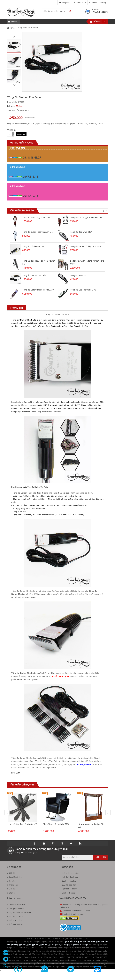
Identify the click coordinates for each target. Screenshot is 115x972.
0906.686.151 (88, 911)
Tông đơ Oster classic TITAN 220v (38, 289)
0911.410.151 (31, 196)
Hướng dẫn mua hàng (70, 873)
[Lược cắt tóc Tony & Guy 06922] (22, 807)
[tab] (16, 308)
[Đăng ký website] (70, 927)
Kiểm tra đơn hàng (99, 2)
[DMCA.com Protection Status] (69, 918)
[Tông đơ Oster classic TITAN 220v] (15, 293)
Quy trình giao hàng (69, 881)
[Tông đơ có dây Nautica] (15, 249)
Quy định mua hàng (16, 916)
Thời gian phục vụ (16, 924)
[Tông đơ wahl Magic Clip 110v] (15, 220)
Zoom (78, 88)
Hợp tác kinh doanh (69, 889)
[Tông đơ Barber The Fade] (14, 45)
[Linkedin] (80, 843)
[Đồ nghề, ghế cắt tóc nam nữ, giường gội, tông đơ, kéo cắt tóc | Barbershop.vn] (21, 12)
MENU (14, 21)
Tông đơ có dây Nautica (33, 246)
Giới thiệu (13, 873)
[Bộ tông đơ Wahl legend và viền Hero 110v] (63, 264)
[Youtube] (44, 843)
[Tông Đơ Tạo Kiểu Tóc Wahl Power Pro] (15, 264)
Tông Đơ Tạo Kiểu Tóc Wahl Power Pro (38, 262)
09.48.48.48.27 (100, 12)
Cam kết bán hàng (16, 877)
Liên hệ (12, 889)
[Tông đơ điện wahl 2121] (63, 235)
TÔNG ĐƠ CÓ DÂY (23, 110)
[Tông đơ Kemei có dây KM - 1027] (63, 249)
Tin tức (11, 881)
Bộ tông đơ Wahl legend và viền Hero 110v (87, 262)
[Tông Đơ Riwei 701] (63, 278)
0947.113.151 (31, 176)
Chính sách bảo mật (17, 904)
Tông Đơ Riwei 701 (78, 275)
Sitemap (12, 893)
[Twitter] (71, 843)
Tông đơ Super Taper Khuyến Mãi (37, 232)
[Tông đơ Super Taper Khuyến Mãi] (15, 235)
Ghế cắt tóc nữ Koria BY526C (56, 824)
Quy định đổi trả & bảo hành (20, 912)
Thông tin (16, 307)
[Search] (70, 11)
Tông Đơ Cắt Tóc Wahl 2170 (83, 289)
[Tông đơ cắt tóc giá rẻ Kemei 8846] (63, 220)
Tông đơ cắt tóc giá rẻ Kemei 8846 (86, 217)
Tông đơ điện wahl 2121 (81, 232)
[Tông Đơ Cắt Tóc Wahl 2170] (63, 293)
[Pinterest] (62, 843)
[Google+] (53, 843)
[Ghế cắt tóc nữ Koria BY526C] (57, 807)
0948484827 (77, 911)
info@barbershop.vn (76, 914)
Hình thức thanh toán (70, 877)
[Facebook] (35, 843)
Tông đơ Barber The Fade (34, 275)
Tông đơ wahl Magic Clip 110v (36, 217)
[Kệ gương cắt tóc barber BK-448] (92, 807)
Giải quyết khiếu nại (17, 908)
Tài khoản (80, 2)
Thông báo (13, 885)
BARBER (21, 102)
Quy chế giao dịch (69, 885)
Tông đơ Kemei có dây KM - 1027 (85, 246)
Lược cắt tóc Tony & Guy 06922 (22, 824)
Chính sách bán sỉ (68, 893)
